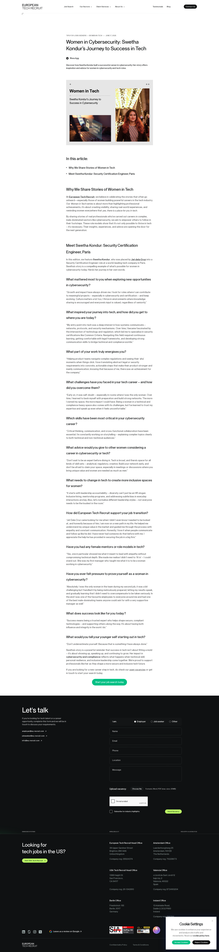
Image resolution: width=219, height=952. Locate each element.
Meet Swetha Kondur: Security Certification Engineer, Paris (102, 173)
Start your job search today (109, 682)
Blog (168, 7)
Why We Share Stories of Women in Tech (92, 167)
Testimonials (158, 7)
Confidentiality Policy (118, 945)
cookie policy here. (201, 936)
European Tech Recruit (82, 197)
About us (119, 7)
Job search (68, 7)
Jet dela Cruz (138, 259)
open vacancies (137, 669)
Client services (102, 7)
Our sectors (85, 7)
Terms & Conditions (141, 945)
